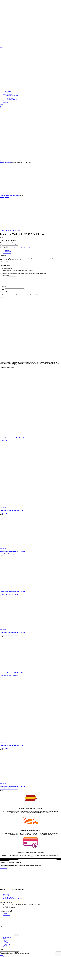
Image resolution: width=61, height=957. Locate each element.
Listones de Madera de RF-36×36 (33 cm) (12, 591)
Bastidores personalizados (12, 95)
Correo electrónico (5, 292)
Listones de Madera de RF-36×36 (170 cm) (13, 786)
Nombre (2, 289)
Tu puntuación (4, 275)
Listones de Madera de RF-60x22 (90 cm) (10, 195)
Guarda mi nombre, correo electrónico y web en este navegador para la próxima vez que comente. (25, 294)
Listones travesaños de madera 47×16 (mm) (13, 438)
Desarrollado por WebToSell (29, 926)
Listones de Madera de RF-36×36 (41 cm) (12, 551)
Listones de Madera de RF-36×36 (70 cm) (12, 632)
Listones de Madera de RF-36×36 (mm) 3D (13, 745)
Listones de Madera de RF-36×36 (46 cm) (12, 673)
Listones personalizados (11, 92)
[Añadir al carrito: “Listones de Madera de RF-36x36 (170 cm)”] (1, 955)
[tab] (32, 250)
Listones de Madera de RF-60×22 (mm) (12, 510)
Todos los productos (26, 247)
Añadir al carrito (4, 246)
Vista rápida (3, 434)
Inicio (1, 162)
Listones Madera (7, 162)
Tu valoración (3, 286)
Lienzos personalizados (11, 99)
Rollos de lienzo (10, 98)
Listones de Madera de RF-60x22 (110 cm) (10, 230)
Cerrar (1, 950)
